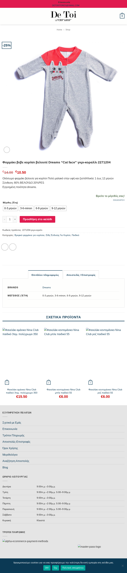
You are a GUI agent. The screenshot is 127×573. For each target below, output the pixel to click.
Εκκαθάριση (119, 200)
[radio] (10, 208)
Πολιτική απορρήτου (73, 567)
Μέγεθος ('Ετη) (10, 202)
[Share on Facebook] (4, 247)
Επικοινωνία (9, 429)
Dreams (46, 287)
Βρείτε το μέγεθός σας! (110, 196)
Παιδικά (75, 235)
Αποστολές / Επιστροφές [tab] (80, 275)
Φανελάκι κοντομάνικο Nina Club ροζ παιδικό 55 (105, 391)
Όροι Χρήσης (10, 448)
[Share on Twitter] (12, 247)
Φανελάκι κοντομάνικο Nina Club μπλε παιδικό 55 (63, 391)
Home (59, 30)
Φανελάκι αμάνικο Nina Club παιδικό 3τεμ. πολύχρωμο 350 (21, 391)
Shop (67, 30)
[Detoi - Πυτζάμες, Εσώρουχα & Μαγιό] (63, 16)
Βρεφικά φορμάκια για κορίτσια (29, 235)
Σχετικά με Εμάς (11, 422)
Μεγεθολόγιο (10, 454)
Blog (5, 467)
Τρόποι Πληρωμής (13, 435)
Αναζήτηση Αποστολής (15, 461)
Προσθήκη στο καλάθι (37, 219)
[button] (4, 16)
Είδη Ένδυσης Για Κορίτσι (58, 235)
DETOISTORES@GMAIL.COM (66, 5)
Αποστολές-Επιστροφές (16, 441)
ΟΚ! (47, 567)
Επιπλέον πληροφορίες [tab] (45, 275)
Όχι (55, 567)
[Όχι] (123, 566)
